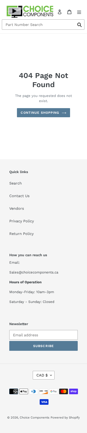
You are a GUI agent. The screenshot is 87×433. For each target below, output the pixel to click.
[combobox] (43, 24)
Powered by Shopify (65, 417)
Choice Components (34, 417)
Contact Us (19, 196)
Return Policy (21, 233)
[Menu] (79, 12)
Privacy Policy (21, 221)
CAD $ (42, 375)
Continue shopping (40, 112)
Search (15, 183)
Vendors (16, 208)
